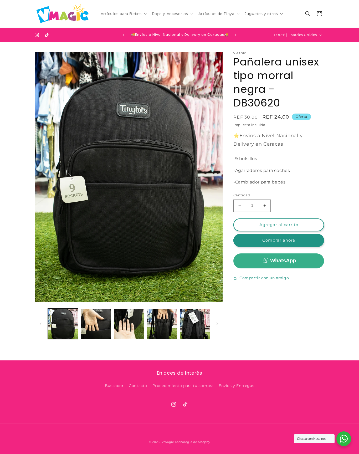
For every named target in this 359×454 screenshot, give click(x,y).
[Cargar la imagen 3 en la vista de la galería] (129, 324)
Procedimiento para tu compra (183, 385)
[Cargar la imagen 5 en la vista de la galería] (195, 324)
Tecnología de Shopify (192, 442)
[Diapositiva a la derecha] (217, 324)
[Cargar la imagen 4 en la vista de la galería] (162, 324)
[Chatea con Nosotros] (343, 438)
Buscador (114, 385)
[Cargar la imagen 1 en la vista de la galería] (63, 324)
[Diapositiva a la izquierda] (41, 324)
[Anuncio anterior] (123, 35)
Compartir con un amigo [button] (264, 278)
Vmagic (168, 442)
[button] (123, 13)
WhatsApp (283, 260)
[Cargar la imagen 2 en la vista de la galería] (96, 324)
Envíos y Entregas (236, 385)
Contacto (138, 385)
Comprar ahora (278, 240)
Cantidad (241, 195)
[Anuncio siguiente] (235, 35)
